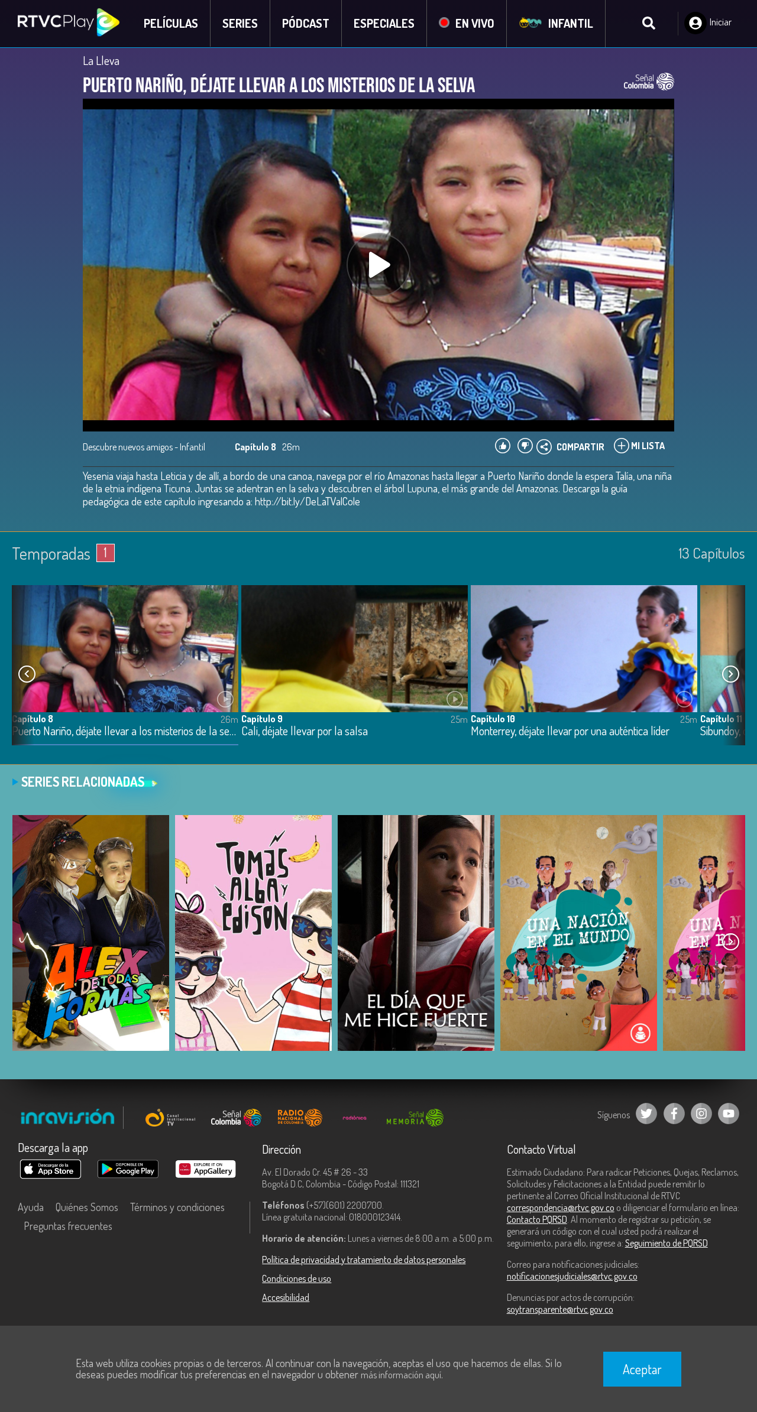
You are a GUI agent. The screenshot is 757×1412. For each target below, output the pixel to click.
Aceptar (642, 1369)
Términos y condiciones (177, 1206)
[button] (730, 674)
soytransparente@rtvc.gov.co (560, 1309)
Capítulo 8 (32, 719)
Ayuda (31, 1206)
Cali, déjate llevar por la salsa (304, 731)
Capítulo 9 (262, 719)
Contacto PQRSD (537, 1219)
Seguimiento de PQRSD (666, 1243)
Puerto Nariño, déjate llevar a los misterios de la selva (125, 731)
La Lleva (101, 60)
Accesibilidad (285, 1297)
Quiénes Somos (87, 1206)
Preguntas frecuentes (68, 1225)
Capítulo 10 (493, 719)
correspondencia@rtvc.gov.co (560, 1207)
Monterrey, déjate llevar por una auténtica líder (570, 731)
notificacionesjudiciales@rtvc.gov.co (572, 1276)
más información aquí (401, 1375)
